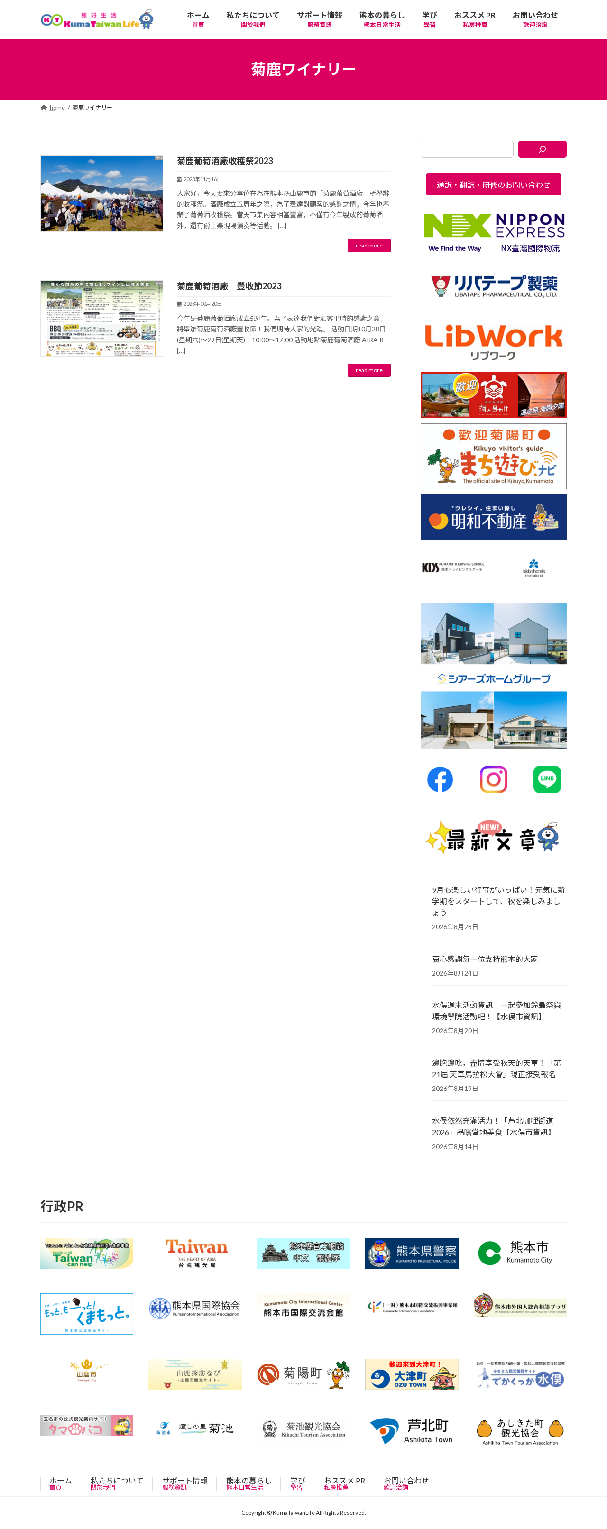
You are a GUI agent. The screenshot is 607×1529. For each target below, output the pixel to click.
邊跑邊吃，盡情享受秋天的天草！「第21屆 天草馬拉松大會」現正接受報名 (496, 1068)
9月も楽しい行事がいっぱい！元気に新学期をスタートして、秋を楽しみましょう (498, 901)
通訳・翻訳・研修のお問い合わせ (494, 184)
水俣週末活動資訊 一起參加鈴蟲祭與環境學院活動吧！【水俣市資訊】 (496, 1011)
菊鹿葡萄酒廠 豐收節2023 (229, 286)
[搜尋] (543, 149)
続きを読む (369, 245)
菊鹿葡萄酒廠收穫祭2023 (225, 161)
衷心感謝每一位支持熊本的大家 (485, 958)
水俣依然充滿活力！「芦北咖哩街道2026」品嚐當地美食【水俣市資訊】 (493, 1126)
